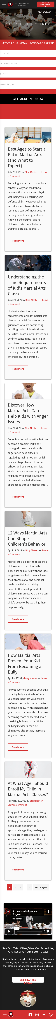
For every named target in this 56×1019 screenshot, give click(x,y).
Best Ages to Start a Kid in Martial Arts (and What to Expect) (27, 157)
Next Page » (41, 888)
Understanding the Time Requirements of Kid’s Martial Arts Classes (27, 285)
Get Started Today (28, 980)
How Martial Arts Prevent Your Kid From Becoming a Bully (25, 663)
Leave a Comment (17, 804)
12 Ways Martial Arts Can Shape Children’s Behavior (27, 538)
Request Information (45, 4)
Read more (18, 240)
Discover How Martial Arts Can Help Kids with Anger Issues (28, 413)
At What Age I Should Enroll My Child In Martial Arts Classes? (28, 788)
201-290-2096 (43, 12)
